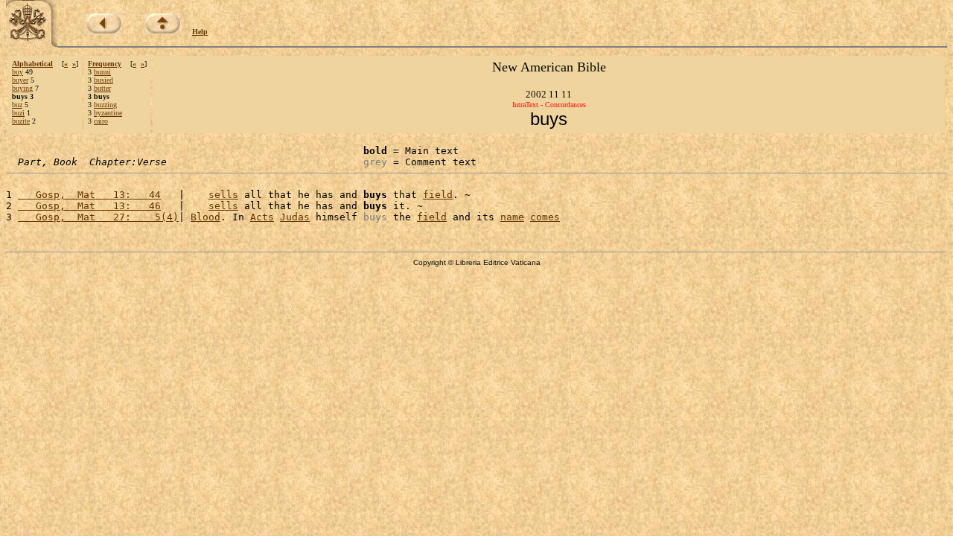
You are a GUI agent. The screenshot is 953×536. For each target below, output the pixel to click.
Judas (295, 217)
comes (545, 217)
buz (17, 104)
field (438, 194)
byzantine (108, 113)
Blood (205, 217)
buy (17, 72)
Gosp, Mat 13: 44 (89, 194)
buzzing (105, 104)
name (512, 217)
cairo (101, 121)
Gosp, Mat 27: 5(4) (98, 217)
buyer (20, 80)
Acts (262, 217)
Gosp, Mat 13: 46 (89, 205)
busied (103, 80)
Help (200, 32)
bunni (102, 72)
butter (102, 88)
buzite (21, 121)
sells (223, 194)
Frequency (104, 64)
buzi (18, 113)
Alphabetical (32, 64)
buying (22, 88)
